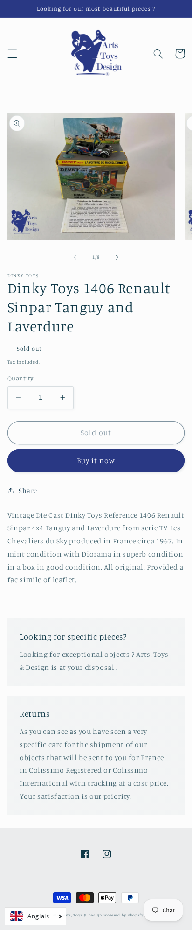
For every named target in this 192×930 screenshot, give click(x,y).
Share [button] (28, 490)
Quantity (20, 378)
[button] (12, 53)
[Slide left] (75, 257)
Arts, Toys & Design (82, 914)
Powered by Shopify (123, 914)
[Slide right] (117, 257)
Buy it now (96, 460)
